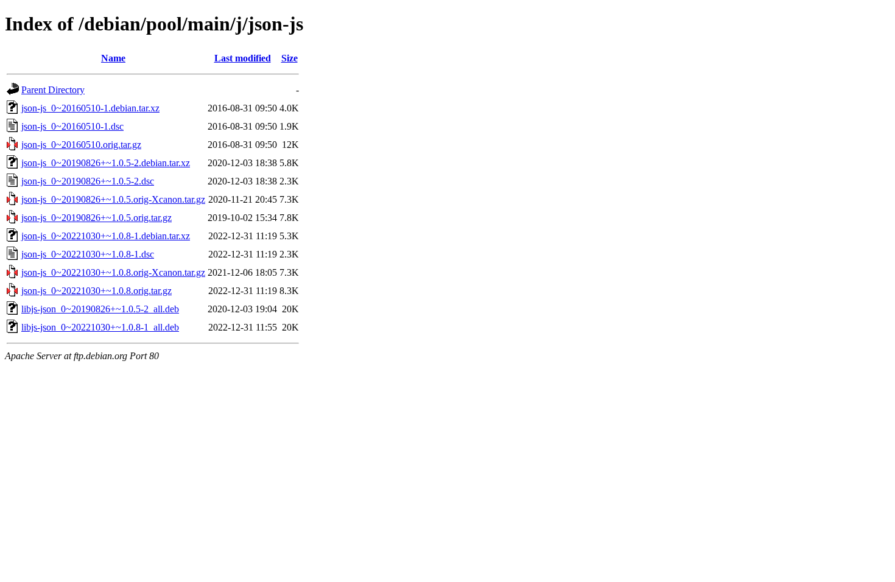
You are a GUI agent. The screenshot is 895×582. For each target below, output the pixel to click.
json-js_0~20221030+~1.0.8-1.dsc (87, 254)
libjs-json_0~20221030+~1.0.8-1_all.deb (100, 327)
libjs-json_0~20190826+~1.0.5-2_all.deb (100, 309)
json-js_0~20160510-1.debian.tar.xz (90, 108)
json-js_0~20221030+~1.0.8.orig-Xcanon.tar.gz (113, 272)
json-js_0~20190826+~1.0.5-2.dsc (87, 181)
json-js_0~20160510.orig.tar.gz (81, 144)
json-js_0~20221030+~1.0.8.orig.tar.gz (96, 291)
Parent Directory (53, 90)
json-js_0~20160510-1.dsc (72, 126)
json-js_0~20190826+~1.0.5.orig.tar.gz (96, 217)
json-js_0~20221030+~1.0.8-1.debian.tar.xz (105, 236)
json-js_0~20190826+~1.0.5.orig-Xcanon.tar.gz (113, 199)
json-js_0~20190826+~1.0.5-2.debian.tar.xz (105, 163)
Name (113, 58)
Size (289, 58)
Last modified (242, 58)
